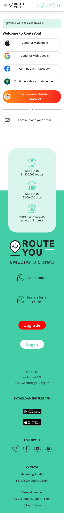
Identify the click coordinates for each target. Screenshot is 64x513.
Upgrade (32, 325)
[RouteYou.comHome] (17, 5)
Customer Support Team (34, 499)
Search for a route (36, 299)
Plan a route (36, 277)
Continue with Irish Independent (34, 81)
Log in (32, 344)
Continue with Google (35, 56)
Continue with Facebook (34, 68)
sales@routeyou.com (33, 481)
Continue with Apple (35, 43)
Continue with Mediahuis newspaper (35, 96)
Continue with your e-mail (34, 120)
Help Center (33, 505)
